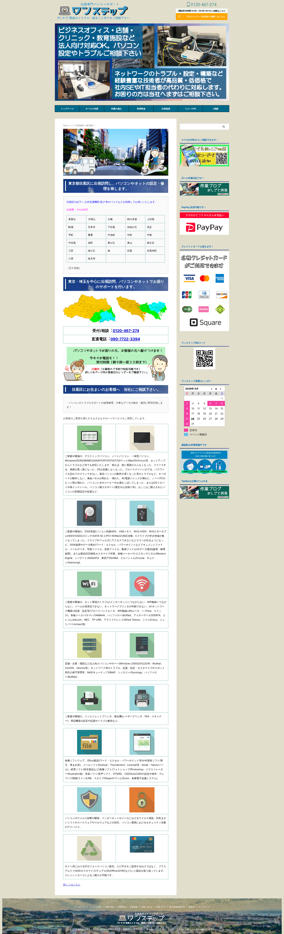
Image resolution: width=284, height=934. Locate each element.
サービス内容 (91, 108)
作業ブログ (161, 907)
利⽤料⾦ (141, 108)
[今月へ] (216, 388)
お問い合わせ (147, 907)
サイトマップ (204, 907)
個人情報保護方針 (177, 907)
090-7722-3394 (125, 339)
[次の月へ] (222, 388)
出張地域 (166, 108)
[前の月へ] (210, 388)
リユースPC (190, 108)
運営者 (192, 907)
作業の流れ (116, 108)
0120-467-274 (203, 4)
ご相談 (215, 108)
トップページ (67, 108)
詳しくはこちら (71, 884)
